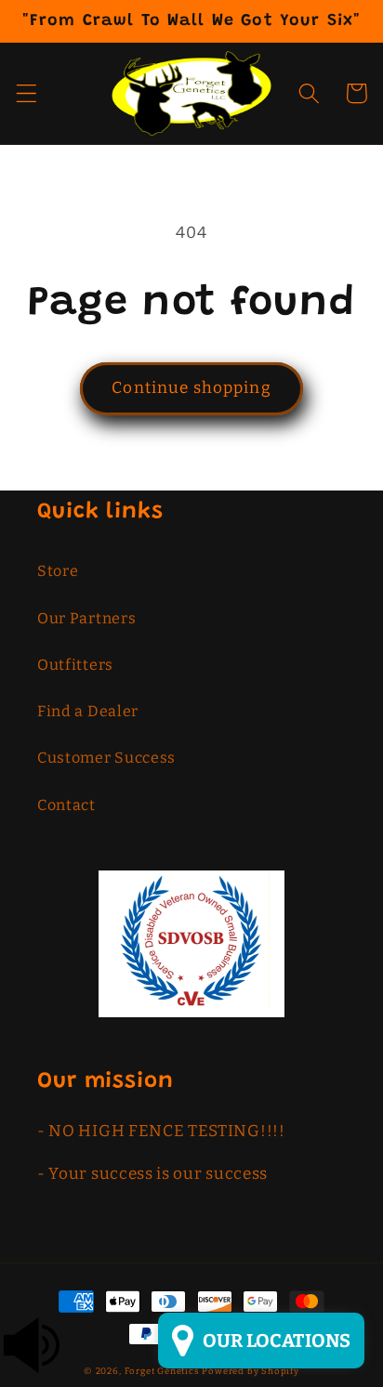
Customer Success (106, 757)
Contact (66, 805)
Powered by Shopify (250, 1371)
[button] (26, 93)
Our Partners (86, 618)
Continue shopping (191, 388)
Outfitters (75, 665)
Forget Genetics (162, 1371)
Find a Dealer (88, 711)
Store (57, 571)
